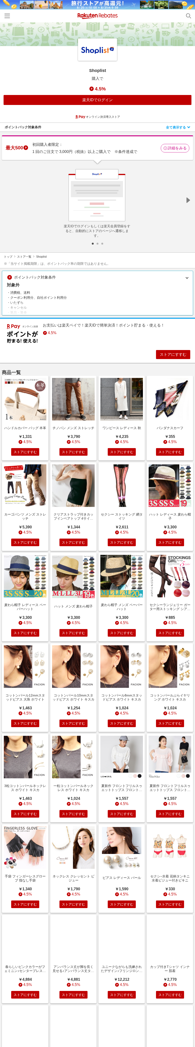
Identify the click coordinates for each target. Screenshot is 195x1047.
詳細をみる (177, 148)
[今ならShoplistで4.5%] (97, 34)
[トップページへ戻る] (97, 16)
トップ (8, 256)
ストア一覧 (24, 256)
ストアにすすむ (173, 354)
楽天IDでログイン (97, 100)
